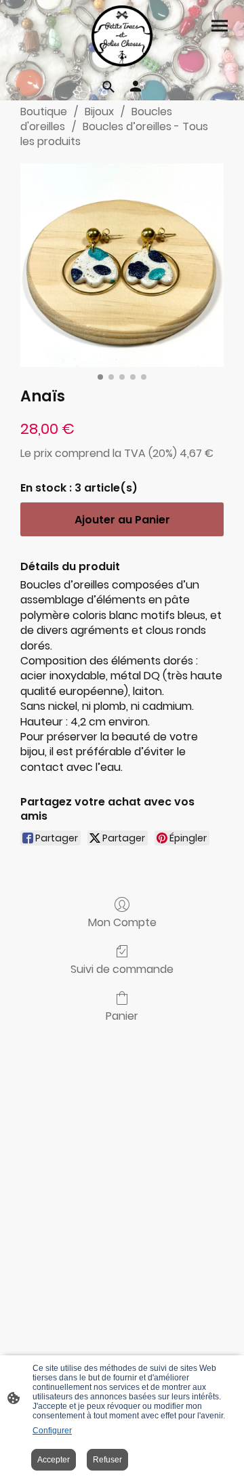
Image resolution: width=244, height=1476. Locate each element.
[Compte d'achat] (135, 86)
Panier (122, 1015)
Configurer (52, 1430)
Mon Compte (122, 922)
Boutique (43, 111)
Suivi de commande (122, 968)
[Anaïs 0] (122, 265)
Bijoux (99, 111)
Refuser (107, 1459)
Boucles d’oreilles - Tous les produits (114, 134)
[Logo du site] (122, 35)
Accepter (53, 1459)
